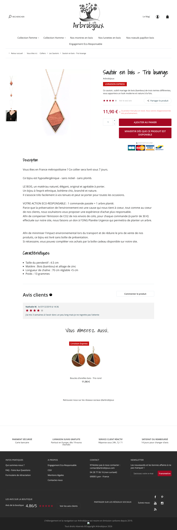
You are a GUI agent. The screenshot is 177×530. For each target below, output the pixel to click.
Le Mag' (146, 16)
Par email (158, 100)
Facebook (151, 100)
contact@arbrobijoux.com (102, 468)
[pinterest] (162, 497)
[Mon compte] (157, 16)
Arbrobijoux (108, 78)
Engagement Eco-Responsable (85, 44)
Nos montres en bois (81, 37)
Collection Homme (53, 37)
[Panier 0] (167, 16)
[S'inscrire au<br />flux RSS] (155, 509)
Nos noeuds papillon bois (140, 37)
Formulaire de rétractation (18, 475)
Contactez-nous (55, 480)
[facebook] (155, 497)
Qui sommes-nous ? (15, 465)
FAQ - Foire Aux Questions (18, 470)
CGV (50, 470)
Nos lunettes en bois (109, 37)
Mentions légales (56, 475)
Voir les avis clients (69, 506)
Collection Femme (27, 37)
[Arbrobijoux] (88, 16)
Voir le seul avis (125, 100)
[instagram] (162, 503)
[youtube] (155, 503)
